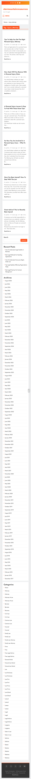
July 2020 (7, 477)
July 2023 (7, 379)
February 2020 (9, 493)
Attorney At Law (9, 597)
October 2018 (8, 546)
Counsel (7, 627)
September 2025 (9, 317)
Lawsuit (7, 699)
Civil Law (7, 614)
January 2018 (8, 575)
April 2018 (7, 565)
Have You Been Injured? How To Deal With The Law (15, 178)
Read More (7, 59)
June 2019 (7, 520)
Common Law (8, 620)
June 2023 (7, 382)
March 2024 (8, 353)
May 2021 (7, 464)
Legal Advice (8, 718)
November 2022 (9, 405)
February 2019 (8, 533)
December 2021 (9, 441)
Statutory (7, 754)
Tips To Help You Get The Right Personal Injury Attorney (14, 40)
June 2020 (7, 480)
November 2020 (9, 474)
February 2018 (8, 572)
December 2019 (9, 500)
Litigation (7, 725)
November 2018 (9, 542)
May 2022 (7, 425)
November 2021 (9, 444)
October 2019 (8, 506)
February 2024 (9, 356)
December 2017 (9, 579)
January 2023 (8, 398)
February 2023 (9, 395)
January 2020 (8, 497)
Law (6, 669)
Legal (6, 712)
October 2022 (8, 408)
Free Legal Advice (9, 653)
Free (6, 650)
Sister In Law (8, 731)
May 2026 (7, 290)
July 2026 (7, 284)
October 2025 (8, 313)
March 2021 (8, 470)
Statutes (7, 748)
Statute (6, 745)
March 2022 (8, 431)
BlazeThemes (15, 775)
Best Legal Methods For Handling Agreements (13, 255)
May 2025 (7, 326)
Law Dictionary (8, 673)
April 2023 (8, 389)
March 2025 (8, 333)
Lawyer (7, 705)
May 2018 (7, 562)
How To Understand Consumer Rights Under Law (14, 261)
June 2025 (7, 323)
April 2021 (7, 467)
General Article (9, 659)
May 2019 (7, 523)
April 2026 (8, 294)
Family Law (7, 633)
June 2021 (7, 461)
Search (6, 237)
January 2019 (8, 536)
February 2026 (9, 300)
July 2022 (7, 418)
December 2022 (9, 402)
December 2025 (9, 307)
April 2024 (8, 349)
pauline (7, 44)
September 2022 (9, 412)
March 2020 (8, 490)
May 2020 (7, 484)
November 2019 (9, 503)
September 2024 (9, 346)
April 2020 (8, 487)
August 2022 (8, 415)
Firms (6, 646)
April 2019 (7, 526)
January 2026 (8, 304)
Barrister (7, 604)
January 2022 (8, 438)
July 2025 (7, 320)
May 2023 (7, 385)
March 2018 (8, 569)
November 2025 (9, 310)
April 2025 (8, 330)
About (6, 587)
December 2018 (9, 539)
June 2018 (7, 559)
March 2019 (8, 529)
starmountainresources (15, 9)
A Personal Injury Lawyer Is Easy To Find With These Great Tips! (15, 107)
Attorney (7, 591)
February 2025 (9, 336)
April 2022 (8, 428)
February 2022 (9, 434)
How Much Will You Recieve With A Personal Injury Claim (15, 73)
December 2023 (9, 362)
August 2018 (8, 552)
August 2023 (8, 375)
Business (7, 610)
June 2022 (7, 421)
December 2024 (9, 340)
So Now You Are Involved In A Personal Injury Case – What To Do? (14, 143)
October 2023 (8, 369)
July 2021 (7, 457)
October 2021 (8, 448)
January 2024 (8, 359)
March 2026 (8, 297)
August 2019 (8, 513)
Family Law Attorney (10, 640)
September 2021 (9, 451)
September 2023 (9, 372)
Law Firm (7, 679)
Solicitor (7, 738)
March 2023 (8, 392)
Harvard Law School (10, 663)
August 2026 (8, 281)
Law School (8, 692)
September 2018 (9, 549)
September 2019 (9, 510)
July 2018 (7, 556)
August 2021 (8, 454)
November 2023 (9, 366)
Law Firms (7, 686)
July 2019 (7, 516)
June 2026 (7, 287)
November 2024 (9, 343)
